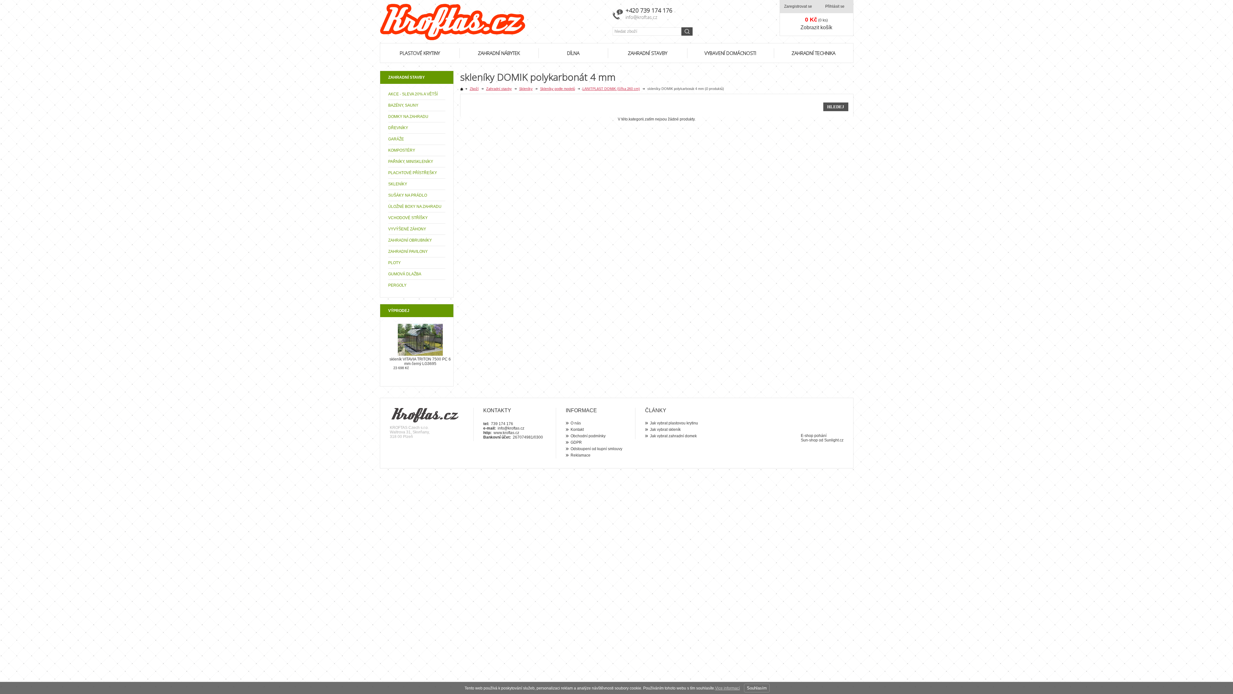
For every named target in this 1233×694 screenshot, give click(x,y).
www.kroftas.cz (506, 433)
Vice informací (727, 688)
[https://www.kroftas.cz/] (492, 22)
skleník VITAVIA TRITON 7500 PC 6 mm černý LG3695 (420, 361)
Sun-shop (809, 440)
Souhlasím (757, 688)
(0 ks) (816, 19)
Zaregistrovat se (798, 6)
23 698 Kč (401, 368)
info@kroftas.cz (641, 17)
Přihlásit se (834, 6)
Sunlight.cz (834, 440)
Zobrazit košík (816, 27)
